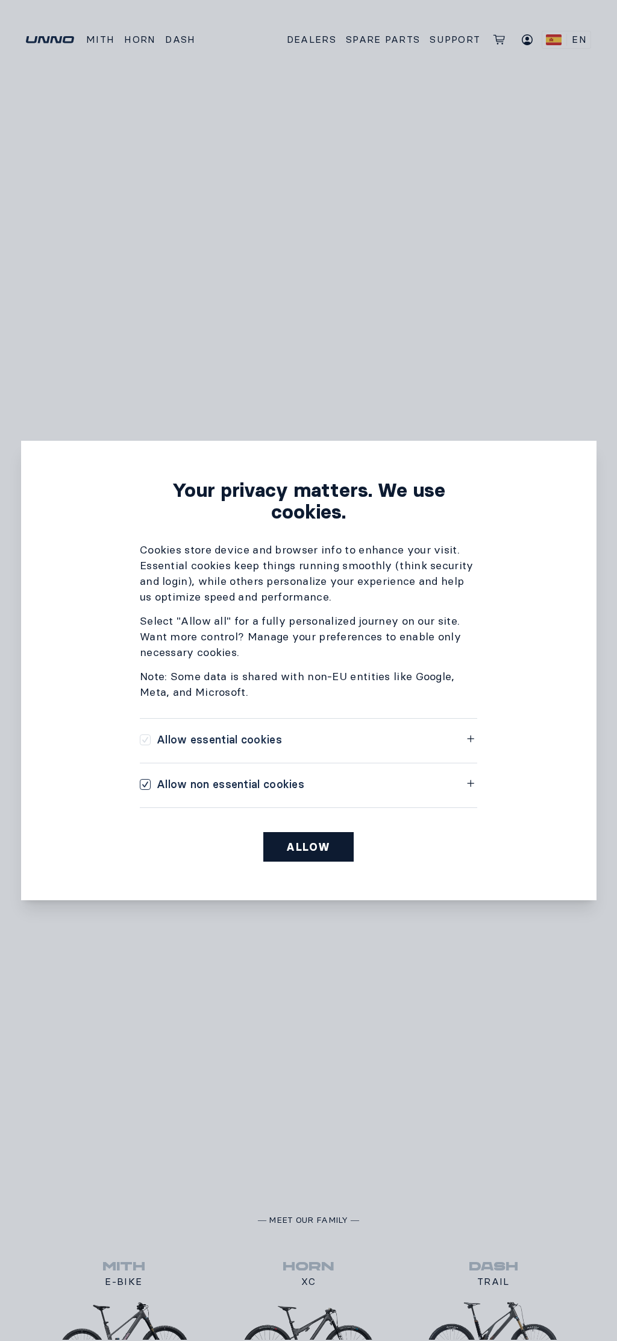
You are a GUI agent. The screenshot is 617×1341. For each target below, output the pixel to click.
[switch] (211, 740)
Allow (308, 847)
